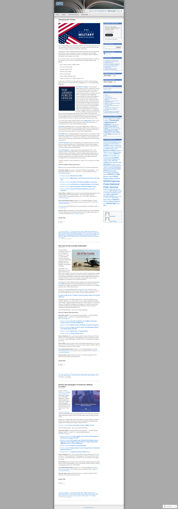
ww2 (119, 203)
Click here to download (79, 325)
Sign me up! (109, 35)
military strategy (85, 495)
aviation (106, 145)
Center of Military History (85, 231)
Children (118, 118)
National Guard (66, 232)
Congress (106, 120)
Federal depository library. (64, 202)
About (63, 14)
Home (57, 14)
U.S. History (115, 134)
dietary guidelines (113, 162)
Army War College (76, 231)
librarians (116, 172)
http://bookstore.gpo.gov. (63, 433)
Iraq (93, 374)
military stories (70, 495)
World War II (112, 203)
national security (107, 189)
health (109, 170)
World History (65, 494)
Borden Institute (67, 375)
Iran (110, 172)
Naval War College (82, 232)
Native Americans (116, 189)
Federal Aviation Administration (111, 166)
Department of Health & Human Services (111, 125)
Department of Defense (83, 374)
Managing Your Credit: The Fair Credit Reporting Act (111, 62)
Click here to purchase (71, 175)
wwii (104, 205)
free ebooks (117, 167)
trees (115, 196)
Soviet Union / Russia (82, 493)
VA (111, 199)
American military (92, 234)
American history (107, 142)
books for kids (114, 148)
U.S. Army (95, 232)
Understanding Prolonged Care (111, 60)
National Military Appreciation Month (88, 236)
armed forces (114, 142)
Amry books (60, 375)
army (120, 142)
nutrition (115, 191)
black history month (112, 147)
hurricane (113, 170)
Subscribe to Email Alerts (111, 23)
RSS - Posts (108, 53)
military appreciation (62, 235)
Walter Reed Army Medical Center (77, 234)
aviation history (113, 145)
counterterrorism (107, 159)
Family (106, 129)
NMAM (97, 236)
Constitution (115, 157)
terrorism (106, 196)
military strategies (77, 495)
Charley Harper (116, 152)
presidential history (116, 192)
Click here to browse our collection (72, 333)
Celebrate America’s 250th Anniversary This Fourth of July (110, 69)
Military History (74, 493)
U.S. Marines (94, 233)
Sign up (60, 167)
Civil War (93, 492)
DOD (120, 162)
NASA (113, 131)
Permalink (63, 237)
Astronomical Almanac (114, 143)
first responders (110, 167)
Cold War (109, 157)
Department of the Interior (109, 127)
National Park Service (111, 186)
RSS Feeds (84, 14)
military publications (76, 236)
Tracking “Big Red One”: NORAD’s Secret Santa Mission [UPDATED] (112, 112)
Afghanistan (75, 374)
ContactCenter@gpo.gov (63, 197)
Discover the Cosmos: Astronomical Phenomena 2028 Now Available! (112, 64)
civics (109, 156)
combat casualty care (75, 375)
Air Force (119, 141)
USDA (109, 199)
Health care (110, 130)
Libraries (115, 130)
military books (84, 375)
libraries (105, 174)
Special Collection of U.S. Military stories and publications (64, 392)
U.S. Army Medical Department (76, 233)
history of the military (77, 494)
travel (111, 196)
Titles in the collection (63, 412)
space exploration (112, 194)
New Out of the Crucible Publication (72, 246)
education (107, 164)
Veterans (115, 199)
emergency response (116, 164)
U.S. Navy (67, 234)
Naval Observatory (73, 232)
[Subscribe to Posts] (104, 53)
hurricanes (106, 172)
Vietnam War (112, 201)
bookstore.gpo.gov (82, 289)
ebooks (90, 374)
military (98, 234)
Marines (105, 176)
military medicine (114, 178)
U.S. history (106, 197)
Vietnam (60, 494)
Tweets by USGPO (107, 89)
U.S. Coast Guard (87, 233)
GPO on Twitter (108, 86)
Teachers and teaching (116, 132)
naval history (106, 191)
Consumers (114, 120)
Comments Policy (73, 14)
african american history (109, 141)
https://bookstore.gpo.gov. (64, 173)
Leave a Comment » (65, 231)
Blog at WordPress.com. (89, 507)
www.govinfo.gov (62, 207)
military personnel (67, 236)
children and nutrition (108, 153)
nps (110, 191)
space (104, 194)
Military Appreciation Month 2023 (86, 235)
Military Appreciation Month (73, 235)
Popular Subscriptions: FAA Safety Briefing (110, 67)
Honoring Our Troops (66, 20)
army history (106, 143)
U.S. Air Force (89, 232)
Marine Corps (114, 174)
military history (94, 494)
